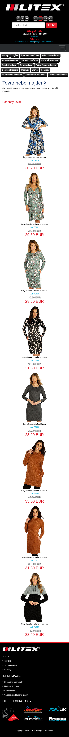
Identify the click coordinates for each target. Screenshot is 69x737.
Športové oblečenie (30, 55)
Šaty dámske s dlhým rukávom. (34, 224)
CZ (35, 18)
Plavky (5, 55)
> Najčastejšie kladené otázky (15, 695)
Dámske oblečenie (50, 55)
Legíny (15, 55)
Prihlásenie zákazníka (24, 42)
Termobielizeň (26, 65)
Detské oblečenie (10, 70)
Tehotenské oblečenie (36, 75)
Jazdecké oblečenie (58, 75)
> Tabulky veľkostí (10, 691)
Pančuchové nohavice (12, 75)
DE (45, 18)
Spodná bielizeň (9, 65)
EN (50, 18)
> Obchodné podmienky (12, 682)
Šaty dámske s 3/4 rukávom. (34, 157)
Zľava (35, 70)
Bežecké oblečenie (49, 60)
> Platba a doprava (10, 686)
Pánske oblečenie (10, 60)
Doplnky (25, 70)
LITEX (32, 731)
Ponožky (45, 70)
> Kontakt (6, 661)
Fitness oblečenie (30, 60)
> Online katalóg (9, 665)
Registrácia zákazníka (45, 42)
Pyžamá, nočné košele (46, 65)
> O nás (5, 657)
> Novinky (6, 670)
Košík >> (34, 37)
